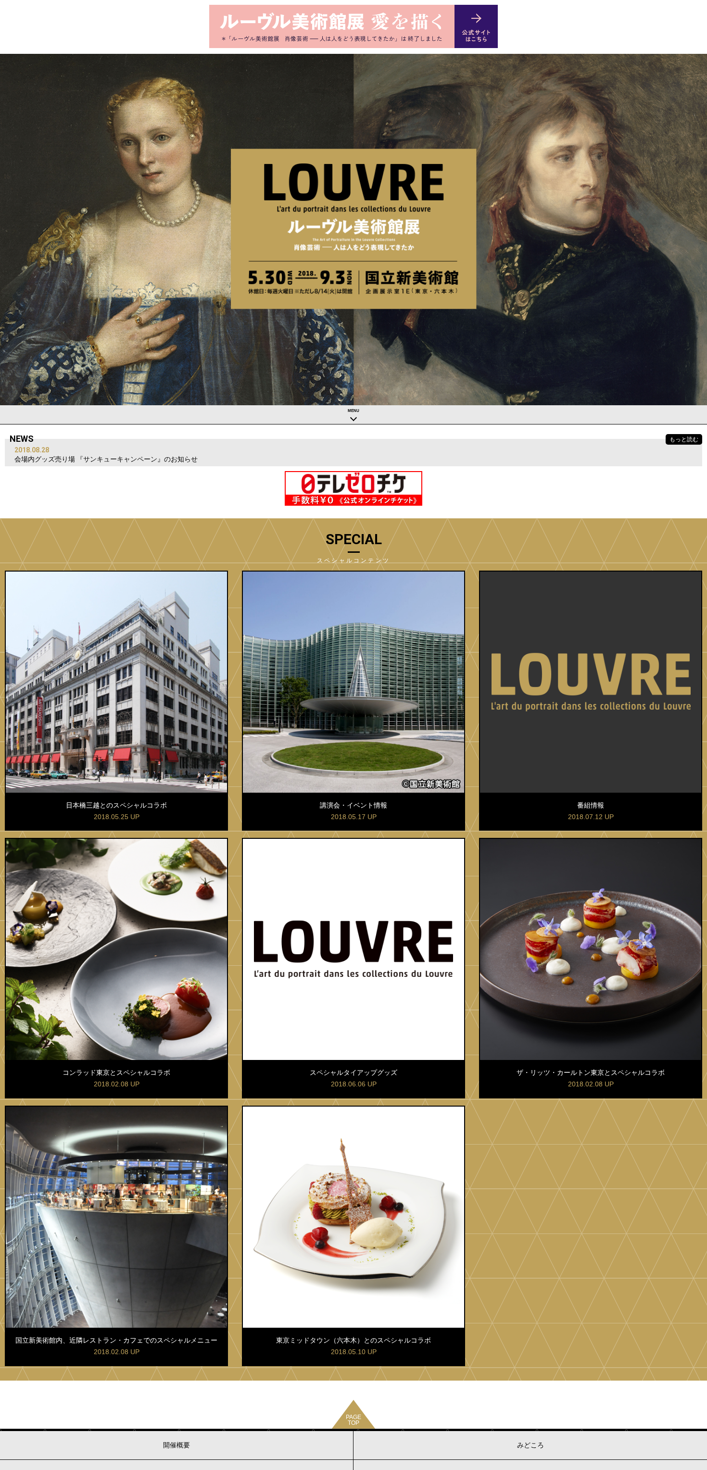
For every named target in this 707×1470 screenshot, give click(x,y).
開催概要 (176, 1445)
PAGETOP (353, 1420)
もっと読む (683, 439)
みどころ (530, 1445)
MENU (353, 411)
